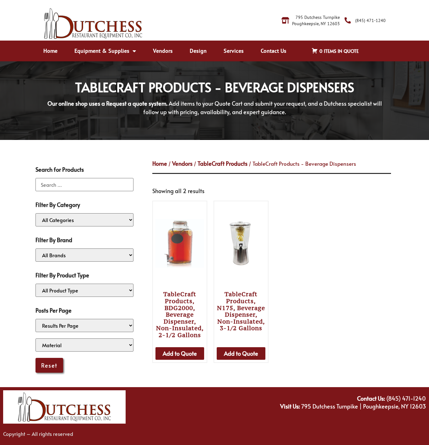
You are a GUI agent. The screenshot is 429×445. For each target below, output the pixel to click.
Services (234, 50)
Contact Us (273, 50)
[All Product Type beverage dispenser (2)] (84, 290)
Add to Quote (180, 353)
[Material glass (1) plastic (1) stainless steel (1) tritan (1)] (84, 345)
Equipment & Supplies (101, 50)
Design (198, 50)
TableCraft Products (222, 163)
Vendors (163, 50)
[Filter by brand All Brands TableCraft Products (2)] (84, 255)
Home (50, 50)
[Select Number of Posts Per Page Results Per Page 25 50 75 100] (84, 325)
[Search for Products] (84, 184)
